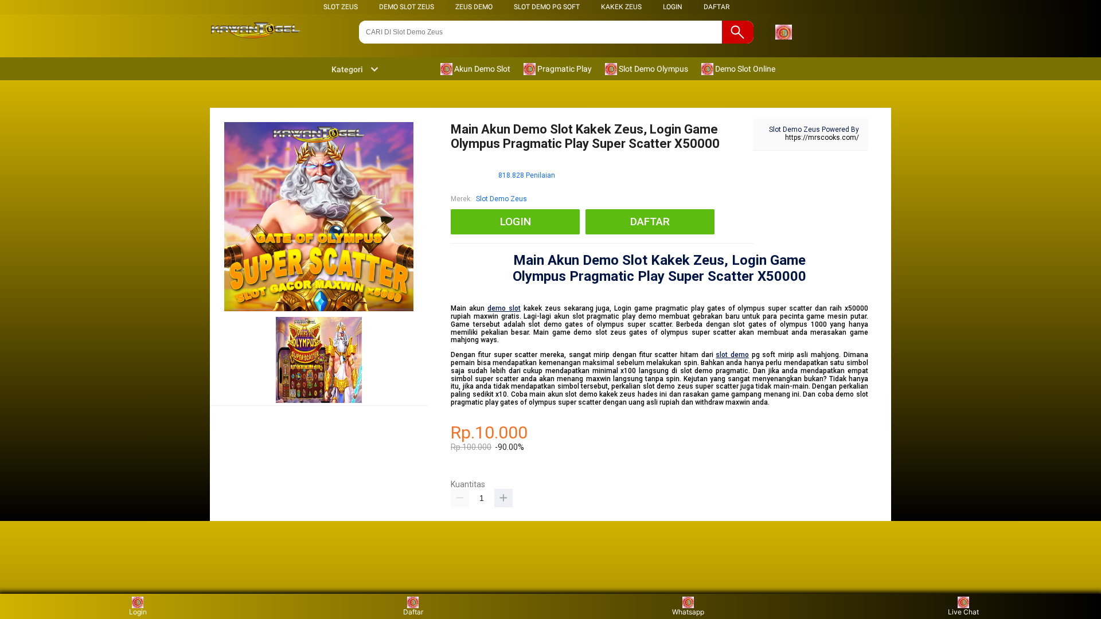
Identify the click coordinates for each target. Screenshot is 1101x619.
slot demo (732, 355)
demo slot (504, 308)
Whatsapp (688, 612)
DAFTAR (716, 7)
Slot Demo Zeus (501, 199)
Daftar (413, 612)
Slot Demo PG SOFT (547, 7)
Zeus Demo (474, 7)
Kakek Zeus (621, 7)
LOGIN (672, 7)
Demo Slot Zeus (406, 7)
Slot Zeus (340, 7)
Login (138, 612)
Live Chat (963, 612)
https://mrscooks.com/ (822, 138)
